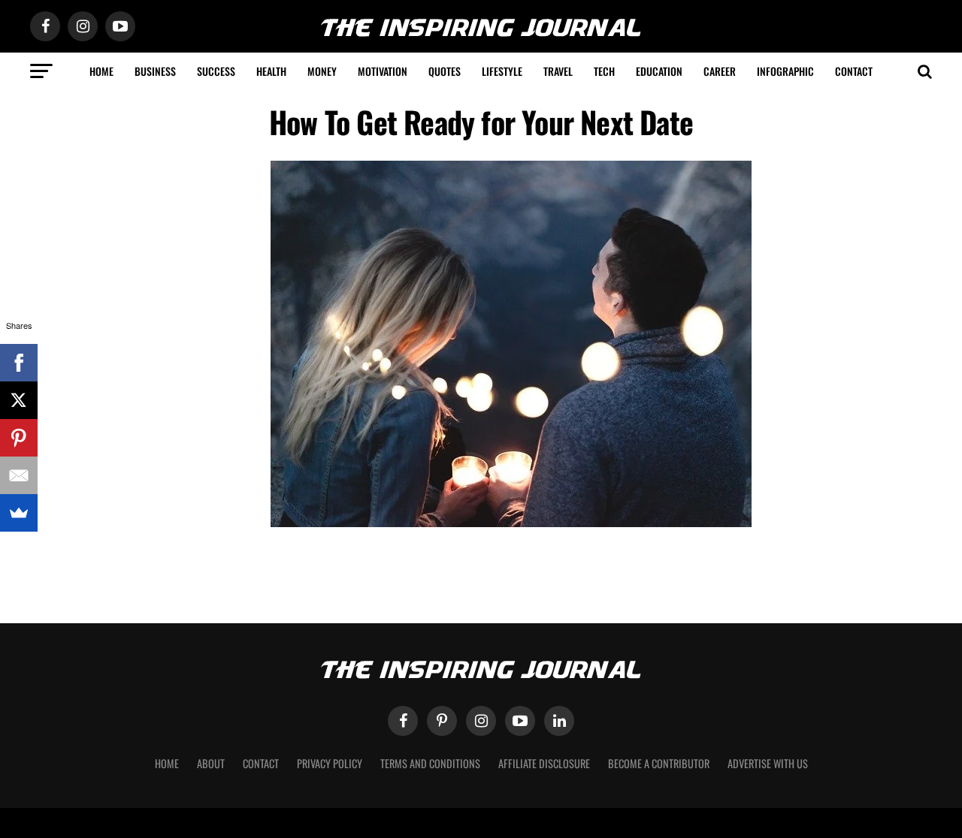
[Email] (19, 475)
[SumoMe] (19, 513)
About (211, 763)
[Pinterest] (19, 438)
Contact (854, 71)
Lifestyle (502, 71)
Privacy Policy (329, 763)
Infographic (785, 71)
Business (155, 71)
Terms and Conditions (430, 763)
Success (216, 71)
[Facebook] (19, 362)
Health (271, 71)
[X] (19, 400)
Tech (604, 71)
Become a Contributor (658, 763)
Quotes (444, 71)
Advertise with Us (768, 763)
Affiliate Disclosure (544, 763)
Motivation (382, 71)
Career (719, 71)
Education (659, 71)
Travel (558, 71)
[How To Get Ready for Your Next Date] (511, 523)
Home (101, 71)
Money (322, 71)
